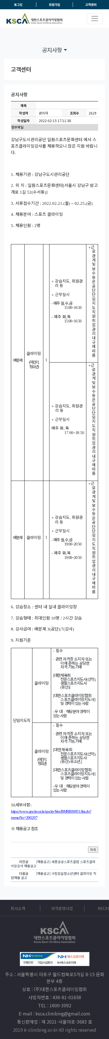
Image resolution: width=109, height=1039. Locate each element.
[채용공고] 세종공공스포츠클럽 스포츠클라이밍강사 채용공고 (53, 863)
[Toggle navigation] (95, 18)
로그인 (18, 4)
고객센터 (90, 4)
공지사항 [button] (53, 50)
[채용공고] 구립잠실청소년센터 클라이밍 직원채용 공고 (53, 875)
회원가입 (54, 4)
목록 (93, 849)
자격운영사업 (62, 908)
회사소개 (18, 908)
